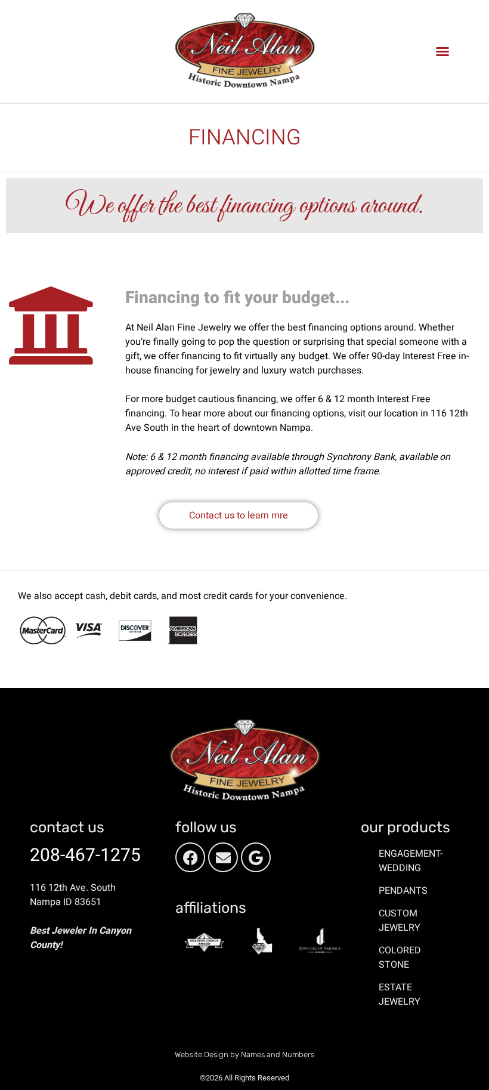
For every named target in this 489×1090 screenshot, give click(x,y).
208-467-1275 (85, 855)
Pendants (403, 891)
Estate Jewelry (399, 994)
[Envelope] (223, 857)
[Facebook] (190, 857)
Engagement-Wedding (410, 861)
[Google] (256, 857)
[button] (442, 51)
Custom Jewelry (399, 920)
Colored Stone (400, 957)
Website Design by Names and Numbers (244, 1054)
